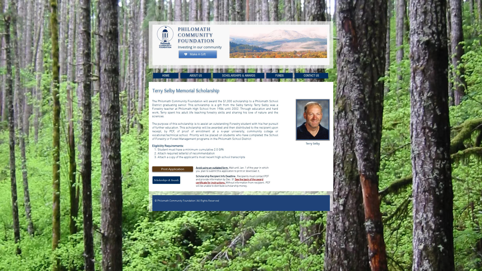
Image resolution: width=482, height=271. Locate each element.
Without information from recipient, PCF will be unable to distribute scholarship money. (233, 184)
